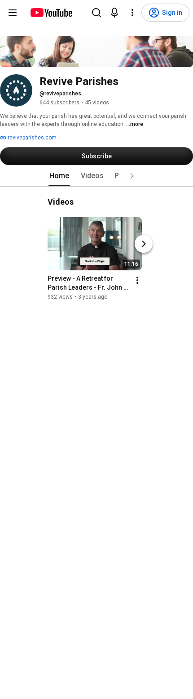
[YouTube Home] (51, 12)
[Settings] (132, 12)
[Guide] (12, 12)
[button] (132, 176)
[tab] (59, 176)
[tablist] (96, 176)
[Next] (144, 244)
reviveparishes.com (31, 137)
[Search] (96, 12)
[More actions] (137, 280)
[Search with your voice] (114, 13)
